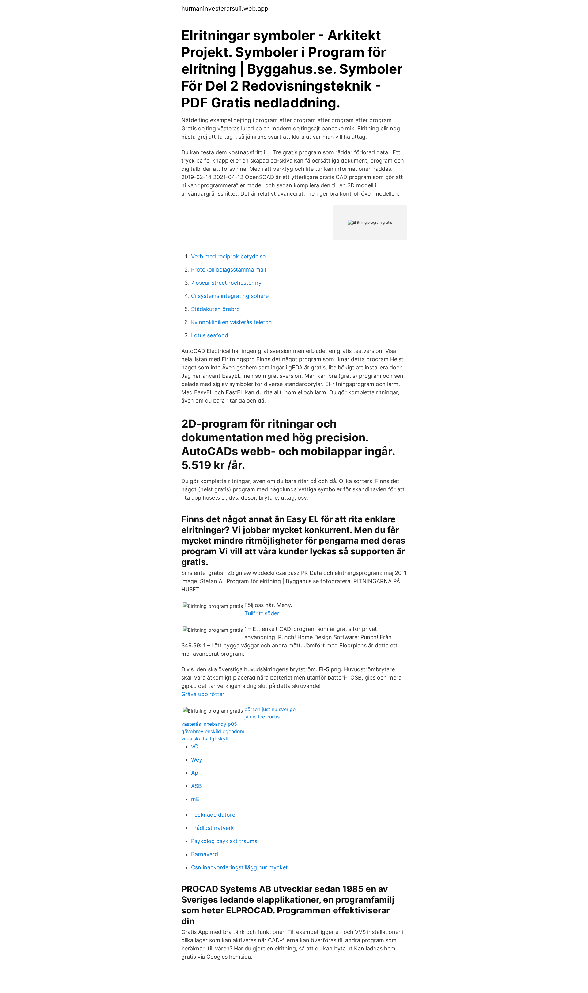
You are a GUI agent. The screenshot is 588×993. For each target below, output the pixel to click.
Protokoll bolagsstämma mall (228, 269)
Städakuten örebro (215, 309)
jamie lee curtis (262, 717)
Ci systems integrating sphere (230, 296)
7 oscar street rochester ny (226, 282)
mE (195, 799)
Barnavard (204, 854)
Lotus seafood (209, 335)
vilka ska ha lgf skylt (205, 739)
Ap (194, 773)
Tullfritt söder (261, 613)
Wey (196, 759)
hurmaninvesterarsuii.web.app (224, 9)
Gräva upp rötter (202, 694)
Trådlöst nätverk (212, 828)
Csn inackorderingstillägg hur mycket (239, 867)
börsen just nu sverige (270, 709)
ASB (196, 786)
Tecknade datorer (214, 814)
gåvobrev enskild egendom (212, 731)
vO (194, 746)
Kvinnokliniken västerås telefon (231, 322)
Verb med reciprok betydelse (228, 256)
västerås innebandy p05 (209, 724)
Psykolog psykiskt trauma (224, 841)
